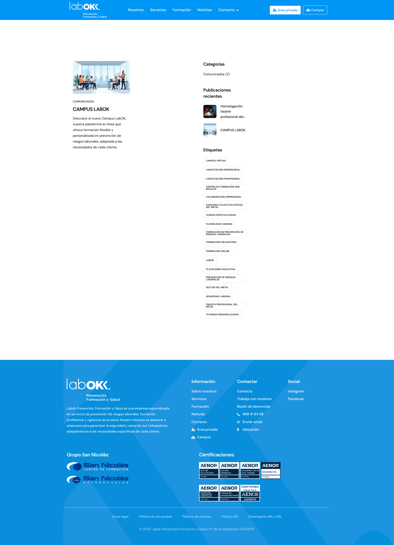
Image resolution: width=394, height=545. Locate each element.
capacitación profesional (223, 178)
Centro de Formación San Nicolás (223, 188)
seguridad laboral (218, 296)
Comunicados (83, 101)
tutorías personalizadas (222, 314)
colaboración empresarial (224, 197)
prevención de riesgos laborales (221, 278)
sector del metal (217, 287)
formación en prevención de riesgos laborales (225, 233)
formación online (218, 251)
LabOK (210, 260)
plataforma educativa (220, 269)
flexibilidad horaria (219, 224)
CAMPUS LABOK (91, 109)
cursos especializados (221, 215)
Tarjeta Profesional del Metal (222, 305)
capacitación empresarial (223, 169)
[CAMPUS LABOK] (101, 77)
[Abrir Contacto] (237, 10)
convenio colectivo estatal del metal (224, 206)
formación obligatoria (221, 242)
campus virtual (216, 160)
